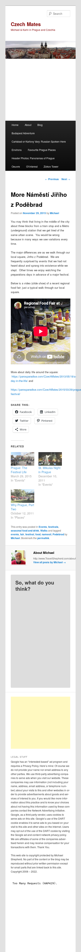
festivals (53, 527)
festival (29, 534)
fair (22, 534)
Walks (44, 530)
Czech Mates (26, 24)
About (28, 125)
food (37, 534)
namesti (46, 534)
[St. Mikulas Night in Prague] (50, 459)
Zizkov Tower (51, 166)
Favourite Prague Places (42, 150)
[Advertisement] (45, 723)
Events (43, 527)
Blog (40, 125)
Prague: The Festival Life (19, 470)
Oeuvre (16, 166)
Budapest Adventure (23, 133)
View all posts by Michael (49, 562)
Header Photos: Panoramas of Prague (33, 158)
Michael (54, 213)
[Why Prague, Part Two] (22, 496)
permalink (43, 538)
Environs (17, 150)
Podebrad (58, 534)
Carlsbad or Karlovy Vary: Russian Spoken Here (39, 141)
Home (15, 125)
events (15, 534)
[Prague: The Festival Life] (22, 459)
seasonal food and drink (25, 530)
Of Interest (32, 166)
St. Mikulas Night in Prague (49, 470)
